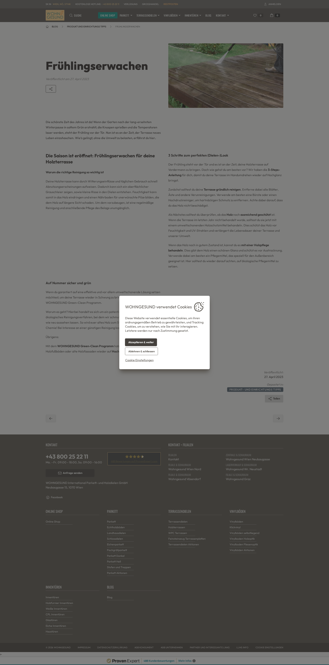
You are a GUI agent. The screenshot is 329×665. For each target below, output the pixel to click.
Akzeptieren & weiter (141, 342)
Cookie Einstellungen (139, 360)
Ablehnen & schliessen (141, 351)
